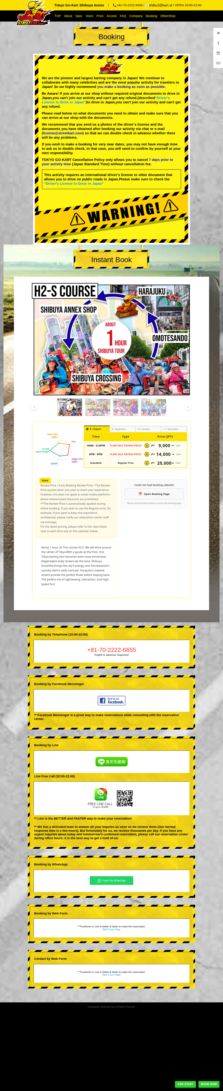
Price (99, 16)
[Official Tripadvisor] (218, 63)
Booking (151, 16)
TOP (57, 16)
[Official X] (218, 33)
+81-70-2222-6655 (111, 649)
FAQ (123, 16)
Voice (89, 16)
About (68, 16)
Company (136, 16)
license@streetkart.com (63, 133)
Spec (78, 16)
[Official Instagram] (218, 53)
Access (112, 16)
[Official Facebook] (218, 43)
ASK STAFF (185, 1084)
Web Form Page (111, 929)
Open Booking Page (157, 494)
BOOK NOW (209, 1084)
